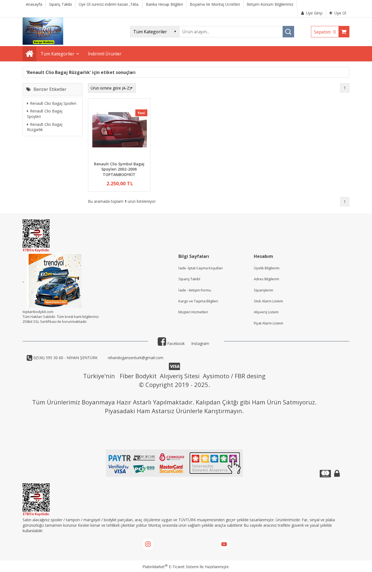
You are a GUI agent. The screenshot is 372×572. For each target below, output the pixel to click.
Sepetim (325, 32)
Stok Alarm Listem (268, 301)
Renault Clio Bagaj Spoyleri (44, 113)
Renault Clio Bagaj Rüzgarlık (44, 126)
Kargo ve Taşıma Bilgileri (198, 301)
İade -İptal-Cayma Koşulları (200, 268)
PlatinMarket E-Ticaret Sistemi (170, 566)
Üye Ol (340, 13)
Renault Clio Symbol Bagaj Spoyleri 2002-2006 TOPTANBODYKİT (119, 169)
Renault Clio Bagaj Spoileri (53, 103)
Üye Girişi (314, 13)
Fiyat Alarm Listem (268, 323)
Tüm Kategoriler (57, 54)
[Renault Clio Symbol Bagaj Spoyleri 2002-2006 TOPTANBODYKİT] (119, 131)
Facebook (175, 343)
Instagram (200, 343)
